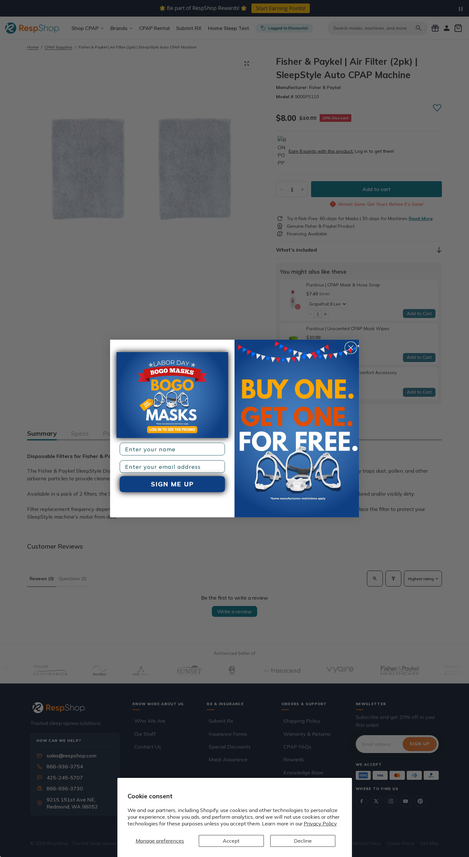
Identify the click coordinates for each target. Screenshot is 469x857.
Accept (231, 841)
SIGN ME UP (172, 484)
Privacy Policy (320, 823)
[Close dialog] (350, 347)
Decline (303, 841)
